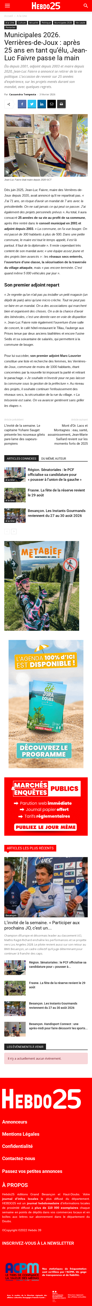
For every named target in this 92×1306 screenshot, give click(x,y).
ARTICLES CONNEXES (21, 458)
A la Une (22, 16)
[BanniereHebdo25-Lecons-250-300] (41, 630)
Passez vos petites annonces (32, 1171)
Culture (22, 22)
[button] (86, 6)
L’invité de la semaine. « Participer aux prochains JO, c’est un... (42, 925)
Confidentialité (17, 1146)
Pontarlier (10, 27)
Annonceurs (14, 1122)
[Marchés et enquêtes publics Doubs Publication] (46, 834)
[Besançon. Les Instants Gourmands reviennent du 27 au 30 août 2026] (15, 515)
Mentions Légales (20, 1134)
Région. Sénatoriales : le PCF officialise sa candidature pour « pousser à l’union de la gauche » (55, 475)
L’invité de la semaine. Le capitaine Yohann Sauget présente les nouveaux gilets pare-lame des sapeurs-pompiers (24, 435)
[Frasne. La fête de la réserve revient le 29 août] (15, 495)
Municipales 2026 (63, 22)
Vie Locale (80, 22)
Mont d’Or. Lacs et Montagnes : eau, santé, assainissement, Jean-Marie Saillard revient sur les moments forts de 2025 (68, 435)
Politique (46, 22)
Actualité (33, 22)
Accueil (8, 16)
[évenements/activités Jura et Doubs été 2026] (46, 767)
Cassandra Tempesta (22, 94)
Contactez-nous (18, 1158)
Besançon (11, 915)
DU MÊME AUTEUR (53, 458)
